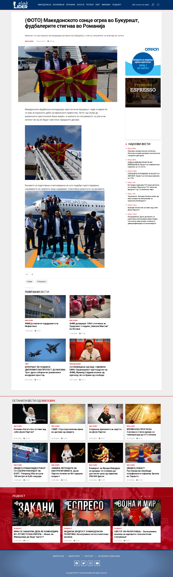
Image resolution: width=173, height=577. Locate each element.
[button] (7, 521)
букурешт (42, 281)
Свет (97, 5)
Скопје (80, 5)
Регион (90, 5)
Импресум (58, 556)
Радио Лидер (20, 4)
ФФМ (30, 281)
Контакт (88, 556)
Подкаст (116, 5)
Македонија (44, 5)
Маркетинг (74, 556)
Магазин (106, 5)
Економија (58, 5)
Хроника (70, 5)
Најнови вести (139, 144)
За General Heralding (109, 556)
